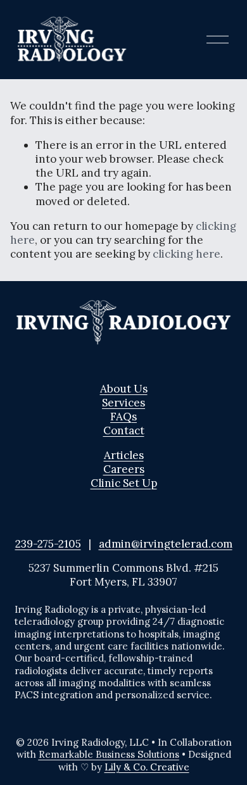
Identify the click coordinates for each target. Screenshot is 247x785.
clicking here (186, 254)
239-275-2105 (48, 544)
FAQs (123, 417)
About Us (124, 389)
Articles (124, 455)
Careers (123, 469)
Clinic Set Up (124, 483)
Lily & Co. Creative (146, 767)
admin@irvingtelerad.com (165, 544)
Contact (123, 430)
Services (123, 403)
